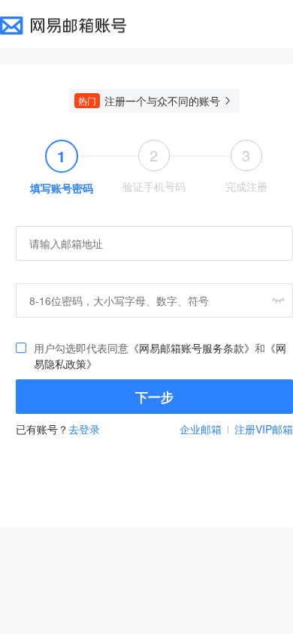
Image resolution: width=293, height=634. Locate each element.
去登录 (84, 428)
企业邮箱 (201, 428)
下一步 (154, 397)
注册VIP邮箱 (263, 428)
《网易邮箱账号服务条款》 (191, 347)
